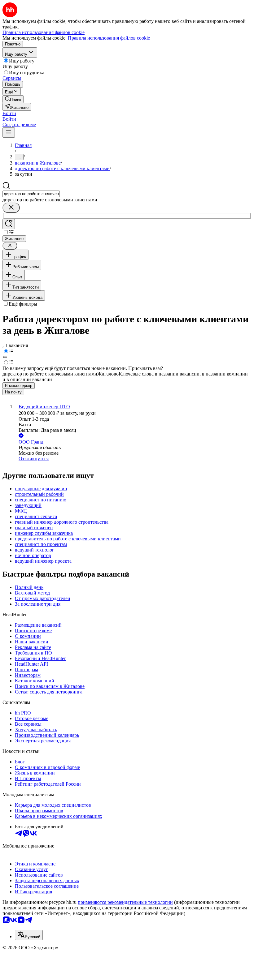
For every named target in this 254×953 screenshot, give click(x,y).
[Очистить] (11, 208)
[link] (13, 99)
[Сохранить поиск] (8, 224)
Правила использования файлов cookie (109, 38)
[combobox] (31, 194)
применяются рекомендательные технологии (125, 902)
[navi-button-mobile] (8, 132)
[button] (9, 113)
